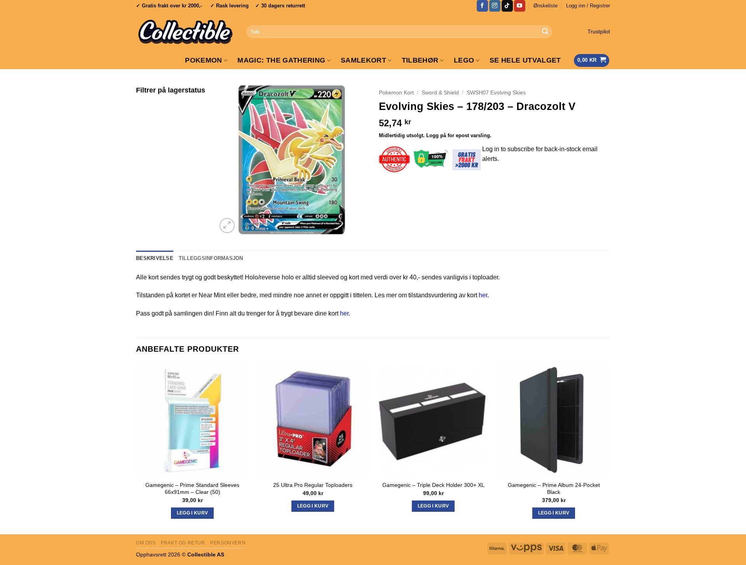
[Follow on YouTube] (519, 6)
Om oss (146, 543)
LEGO (464, 60)
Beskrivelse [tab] (154, 258)
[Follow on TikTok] (507, 6)
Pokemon (203, 60)
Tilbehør (420, 60)
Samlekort (363, 60)
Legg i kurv (433, 506)
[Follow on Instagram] (494, 6)
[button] (588, 6)
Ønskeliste (545, 6)
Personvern (228, 543)
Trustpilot (598, 32)
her (483, 295)
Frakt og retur (183, 543)
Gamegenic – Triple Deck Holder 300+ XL (433, 485)
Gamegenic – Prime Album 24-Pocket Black (554, 488)
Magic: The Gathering (281, 60)
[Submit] (545, 31)
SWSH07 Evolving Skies (496, 93)
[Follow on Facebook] (482, 6)
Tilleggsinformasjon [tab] (211, 258)
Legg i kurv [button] (192, 513)
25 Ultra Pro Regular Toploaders (312, 485)
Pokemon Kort (396, 93)
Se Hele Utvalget (525, 60)
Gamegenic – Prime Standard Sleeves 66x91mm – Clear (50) (192, 488)
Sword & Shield (440, 93)
